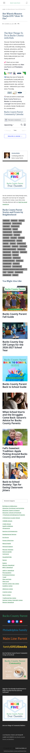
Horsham (21, 237)
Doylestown (7, 229)
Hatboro (6, 237)
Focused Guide (8, 235)
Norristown (7, 255)
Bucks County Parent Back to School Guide (14, 385)
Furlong (16, 235)
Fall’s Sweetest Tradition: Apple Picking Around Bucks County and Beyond (14, 452)
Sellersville (7, 266)
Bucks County (17, 223)
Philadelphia (7, 257)
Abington (6, 220)
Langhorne (7, 246)
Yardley (15, 275)
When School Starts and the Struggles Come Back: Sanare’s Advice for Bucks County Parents (14, 417)
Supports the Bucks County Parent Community (14, 270)
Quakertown (7, 263)
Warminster (18, 272)
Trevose (10, 272)
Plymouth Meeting (9, 260)
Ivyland (19, 240)
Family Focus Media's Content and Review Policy (15, 751)
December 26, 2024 (9, 23)
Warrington (7, 275)
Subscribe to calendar (14, 136)
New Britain (7, 252)
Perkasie (15, 255)
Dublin (15, 229)
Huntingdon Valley (9, 240)
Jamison (6, 243)
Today (15, 130)
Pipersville (16, 257)
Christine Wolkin (16, 153)
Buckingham (7, 223)
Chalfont (6, 226)
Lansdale (15, 246)
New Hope (15, 252)
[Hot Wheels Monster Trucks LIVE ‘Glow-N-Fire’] (7, 155)
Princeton (19, 260)
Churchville (15, 226)
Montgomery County (9, 249)
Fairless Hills (7, 232)
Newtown (23, 252)
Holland (13, 237)
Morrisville (21, 249)
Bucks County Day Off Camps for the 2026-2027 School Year (12, 346)
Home (3, 9)
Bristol (21, 220)
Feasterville (17, 232)
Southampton (17, 266)
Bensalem (14, 220)
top (5, 272)
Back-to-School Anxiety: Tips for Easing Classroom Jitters (12, 486)
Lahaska (12, 243)
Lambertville (21, 243)
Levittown (23, 246)
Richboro (16, 263)
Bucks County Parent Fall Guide (14, 315)
